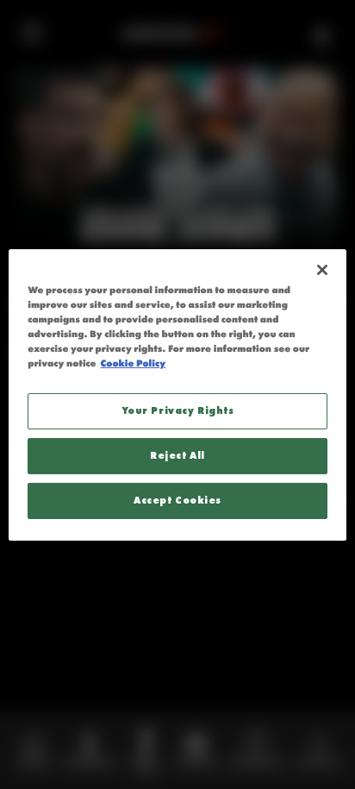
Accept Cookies (177, 500)
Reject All (177, 455)
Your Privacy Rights (177, 410)
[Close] (322, 269)
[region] (177, 394)
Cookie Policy (133, 364)
